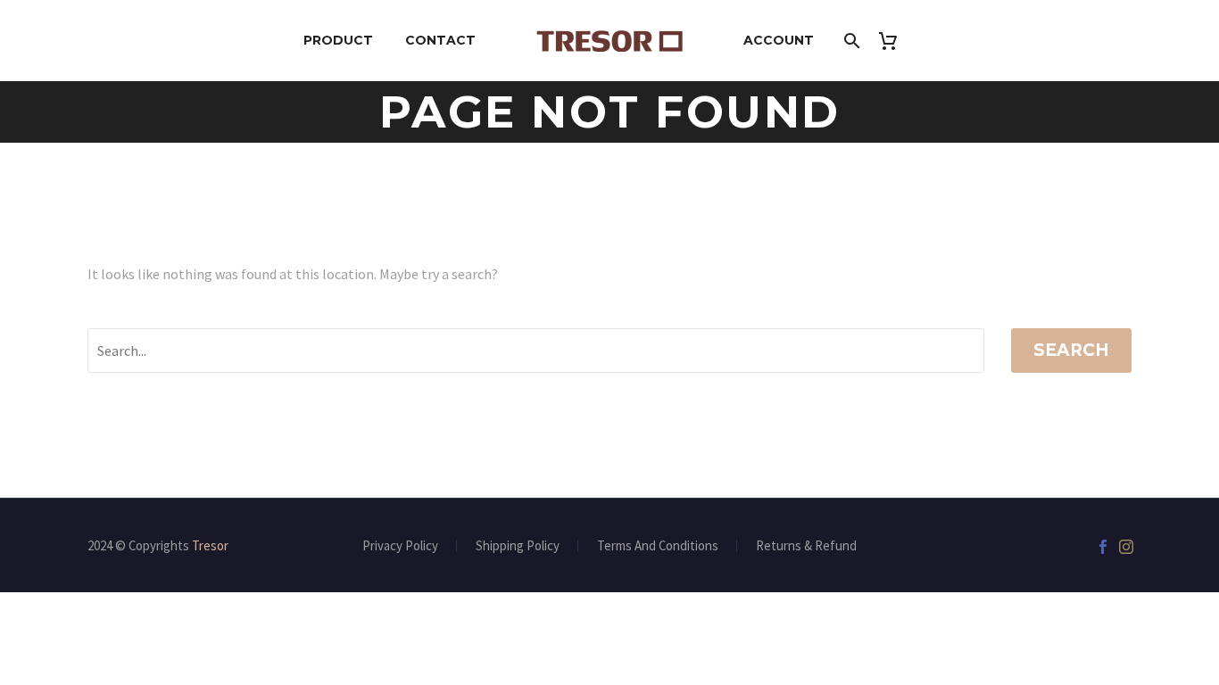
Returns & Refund (806, 546)
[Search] (850, 40)
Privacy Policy (400, 546)
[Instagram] (1126, 547)
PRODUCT (338, 40)
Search (1071, 350)
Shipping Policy (518, 546)
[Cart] (894, 40)
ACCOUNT (778, 40)
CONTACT (440, 40)
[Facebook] (1103, 547)
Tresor (210, 545)
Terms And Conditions (657, 546)
